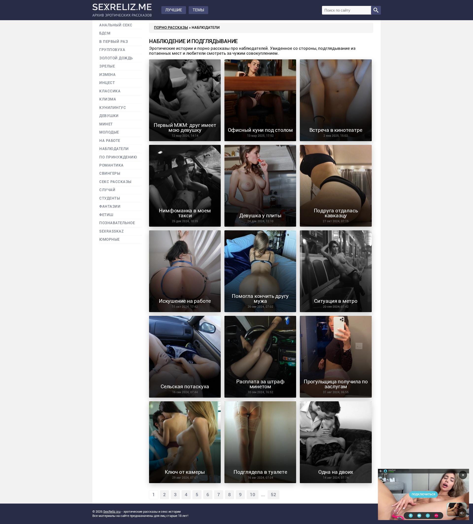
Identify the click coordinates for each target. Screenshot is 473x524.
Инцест (107, 83)
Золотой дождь (116, 58)
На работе (109, 141)
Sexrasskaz (111, 231)
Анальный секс (116, 25)
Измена (107, 75)
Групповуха (112, 50)
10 (252, 494)
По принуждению (118, 157)
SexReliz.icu (111, 511)
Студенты (109, 198)
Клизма (107, 99)
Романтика (111, 165)
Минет (106, 124)
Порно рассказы (171, 27)
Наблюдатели (114, 149)
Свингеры (109, 173)
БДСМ (104, 33)
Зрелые (107, 66)
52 (273, 494)
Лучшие (173, 10)
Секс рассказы (115, 182)
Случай (107, 190)
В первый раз (113, 42)
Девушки (109, 116)
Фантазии (109, 206)
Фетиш (106, 215)
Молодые (109, 132)
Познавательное (117, 223)
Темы (198, 10)
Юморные (109, 239)
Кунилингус (112, 108)
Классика (109, 91)
